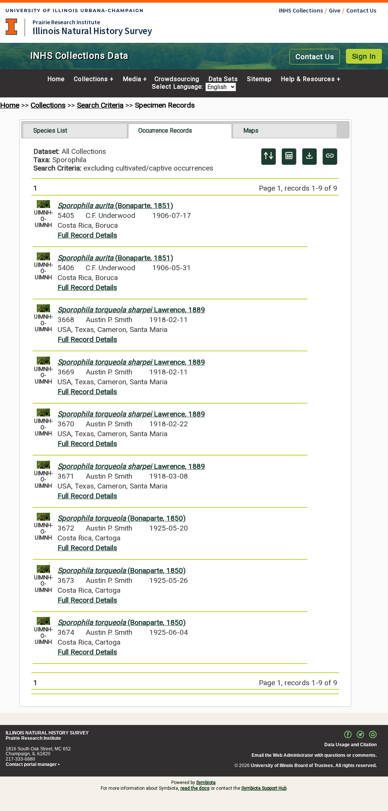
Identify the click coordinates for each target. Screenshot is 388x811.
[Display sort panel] (268, 156)
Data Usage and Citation (350, 744)
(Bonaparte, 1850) (122, 518)
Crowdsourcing (177, 79)
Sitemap (259, 79)
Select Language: (178, 87)
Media (132, 79)
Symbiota (206, 782)
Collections (91, 79)
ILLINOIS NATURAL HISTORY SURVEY (47, 733)
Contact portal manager (31, 764)
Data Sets (223, 79)
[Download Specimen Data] (309, 156)
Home (56, 79)
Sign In (364, 56)
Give (334, 10)
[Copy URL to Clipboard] (329, 156)
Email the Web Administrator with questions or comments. (314, 755)
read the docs (195, 788)
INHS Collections (301, 10)
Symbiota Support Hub (263, 788)
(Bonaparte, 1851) (115, 205)
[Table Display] (289, 156)
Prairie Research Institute (66, 22)
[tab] (75, 131)
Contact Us (361, 10)
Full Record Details (87, 235)
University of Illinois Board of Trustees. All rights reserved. (314, 765)
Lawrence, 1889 (131, 309)
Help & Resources (308, 79)
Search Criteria (100, 105)
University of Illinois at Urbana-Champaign (11, 27)
